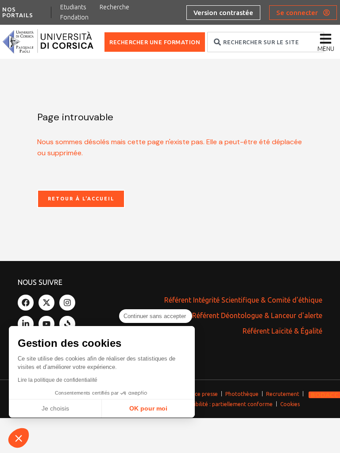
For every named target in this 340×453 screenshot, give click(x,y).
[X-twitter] (46, 303)
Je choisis (55, 408)
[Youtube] (46, 324)
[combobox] (265, 42)
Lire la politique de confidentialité (57, 380)
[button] (18, 438)
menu (325, 48)
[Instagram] (67, 303)
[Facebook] (26, 303)
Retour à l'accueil (81, 198)
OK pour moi (148, 408)
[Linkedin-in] (26, 324)
